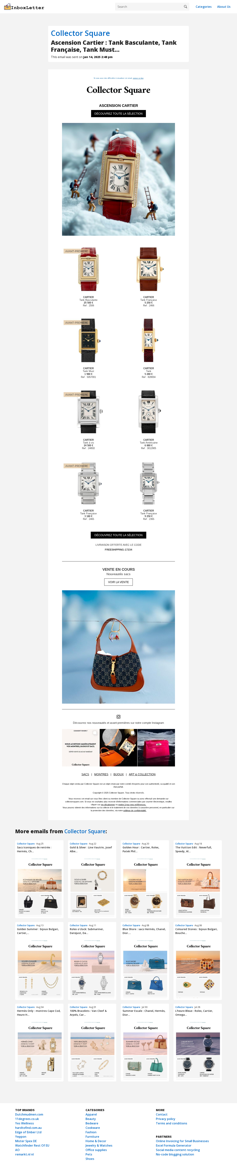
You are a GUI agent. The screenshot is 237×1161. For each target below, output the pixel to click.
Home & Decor (96, 1141)
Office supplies (96, 1150)
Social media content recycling (178, 1150)
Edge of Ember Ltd (28, 1132)
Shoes (90, 1159)
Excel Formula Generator (173, 1145)
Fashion (91, 1132)
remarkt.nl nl (24, 1154)
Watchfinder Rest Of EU (32, 1145)
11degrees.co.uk (27, 1119)
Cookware (93, 1128)
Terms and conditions (171, 1123)
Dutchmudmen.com (29, 1114)
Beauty (91, 1119)
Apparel (91, 1114)
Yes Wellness (24, 1123)
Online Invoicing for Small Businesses (182, 1141)
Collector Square (80, 33)
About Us (224, 7)
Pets (89, 1154)
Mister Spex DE (26, 1141)
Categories (204, 7)
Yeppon (20, 1137)
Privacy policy (165, 1119)
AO (17, 1150)
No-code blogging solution (175, 1154)
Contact (162, 1114)
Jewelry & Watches (99, 1145)
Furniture (92, 1137)
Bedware (92, 1123)
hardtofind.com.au (28, 1128)
